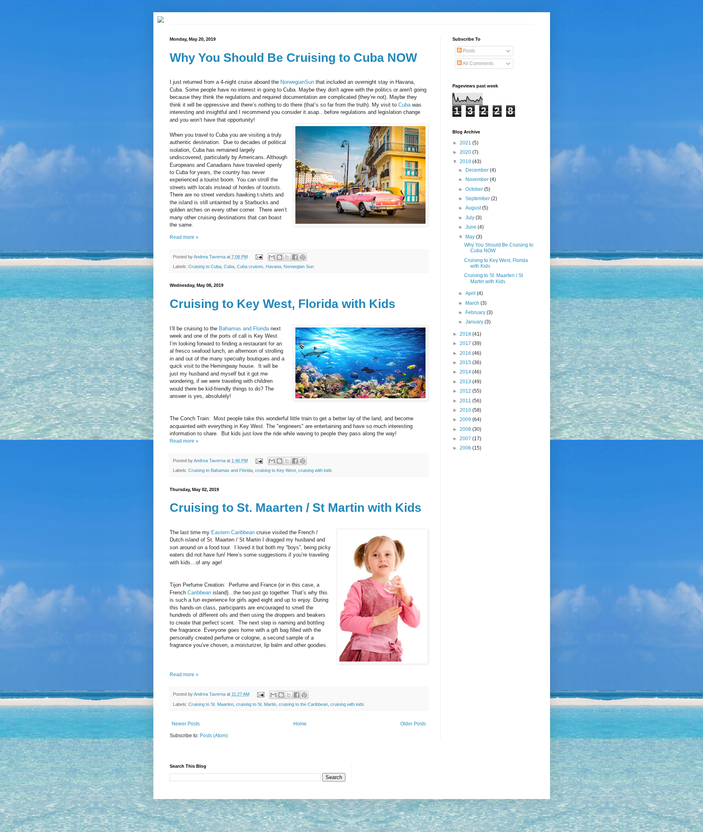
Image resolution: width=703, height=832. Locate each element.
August (473, 208)
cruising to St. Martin (256, 704)
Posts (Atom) (214, 735)
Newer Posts (186, 724)
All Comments (477, 63)
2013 (466, 381)
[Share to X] (287, 257)
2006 (466, 448)
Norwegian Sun (299, 266)
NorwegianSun (297, 82)
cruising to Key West (275, 470)
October (474, 189)
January (475, 322)
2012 (466, 391)
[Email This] (272, 257)
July (470, 218)
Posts (468, 51)
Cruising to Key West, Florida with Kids (282, 303)
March (472, 303)
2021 (466, 143)
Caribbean (199, 593)
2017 (466, 343)
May (470, 237)
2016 (466, 353)
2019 (466, 161)
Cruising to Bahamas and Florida (220, 470)
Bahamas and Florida (244, 328)
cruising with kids (315, 470)
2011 (466, 401)
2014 (466, 372)
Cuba (404, 105)
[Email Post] (258, 256)
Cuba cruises (250, 266)
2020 (466, 152)
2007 (466, 438)
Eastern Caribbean (233, 532)
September (478, 198)
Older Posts (413, 724)
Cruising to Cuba (204, 266)
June (471, 227)
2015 (466, 362)
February (476, 312)
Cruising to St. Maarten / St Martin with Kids (295, 507)
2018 (466, 334)
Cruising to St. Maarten (211, 704)
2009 (466, 419)
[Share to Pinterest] (303, 257)
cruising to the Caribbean (303, 704)
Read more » (184, 237)
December (477, 170)
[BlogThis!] (279, 257)
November (477, 179)
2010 (466, 410)
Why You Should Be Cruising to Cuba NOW (293, 57)
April (471, 293)
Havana (273, 266)
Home (300, 724)
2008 (466, 429)
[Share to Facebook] (295, 257)
